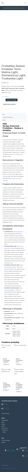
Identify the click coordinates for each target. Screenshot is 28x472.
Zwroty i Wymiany (6, 440)
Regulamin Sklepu (13, 468)
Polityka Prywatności (5, 468)
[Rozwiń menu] (25, 3)
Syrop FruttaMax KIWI (19, 360)
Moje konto (5, 430)
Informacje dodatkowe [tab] (8, 117)
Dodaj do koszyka (11, 100)
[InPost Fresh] (25, 456)
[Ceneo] (25, 450)
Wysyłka (3, 442)
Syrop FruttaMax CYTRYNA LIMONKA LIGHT (19, 386)
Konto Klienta (5, 428)
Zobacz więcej (8, 367)
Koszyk (4, 432)
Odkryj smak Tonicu (18, 231)
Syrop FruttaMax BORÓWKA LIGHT (6, 385)
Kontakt (3, 424)
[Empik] (19, 450)
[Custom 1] (7, 450)
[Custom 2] (13, 450)
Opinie (3, 426)
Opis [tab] (4, 114)
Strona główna (5, 420)
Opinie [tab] (4, 120)
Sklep (3, 422)
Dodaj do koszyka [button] (20, 367)
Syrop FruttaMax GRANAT (6, 360)
